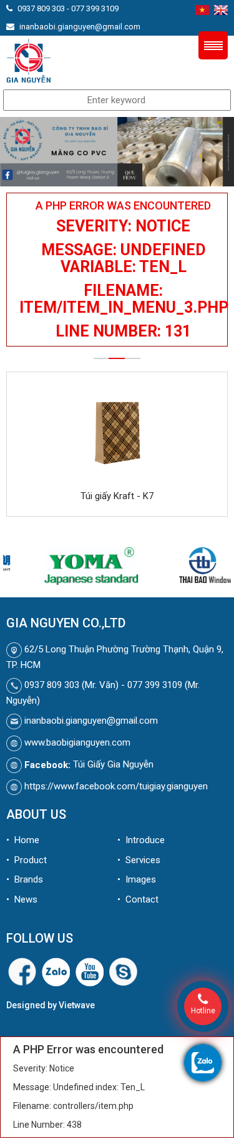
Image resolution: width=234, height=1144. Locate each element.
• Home (22, 840)
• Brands (24, 879)
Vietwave (77, 1005)
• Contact (137, 899)
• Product (26, 860)
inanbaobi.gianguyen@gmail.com (79, 26)
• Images (136, 879)
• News (21, 899)
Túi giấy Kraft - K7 (117, 496)
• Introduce (141, 840)
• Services (138, 860)
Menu (213, 45)
